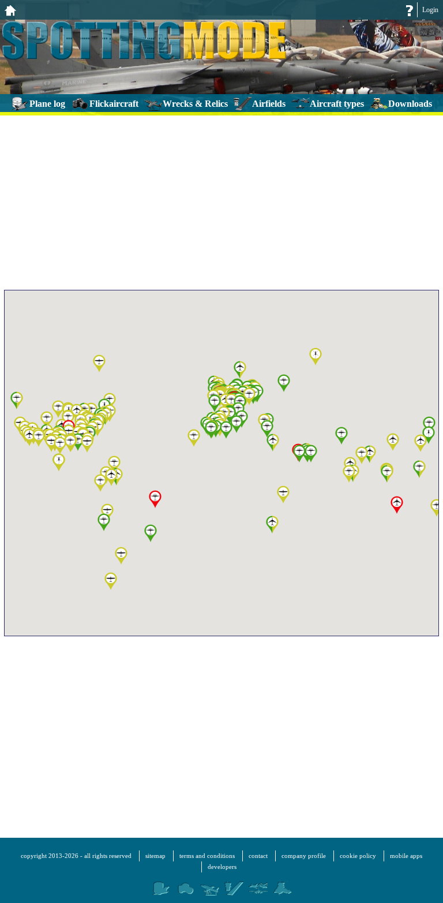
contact (258, 855)
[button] (349, 474)
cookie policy (358, 855)
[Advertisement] (221, 200)
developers (222, 866)
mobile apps (406, 855)
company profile (303, 855)
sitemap (155, 855)
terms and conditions (207, 855)
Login (430, 10)
